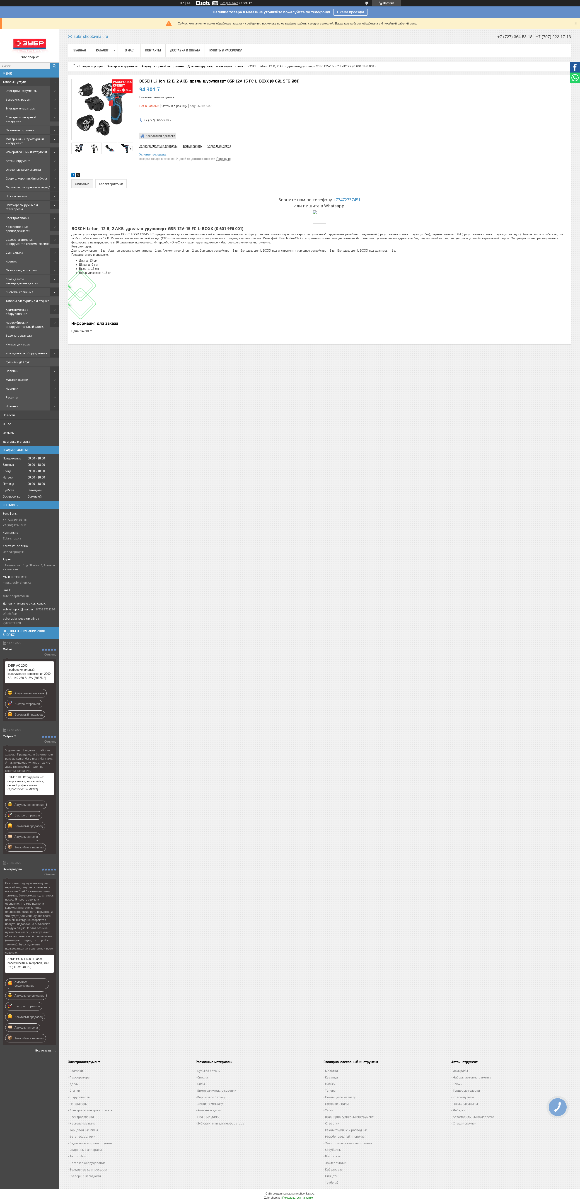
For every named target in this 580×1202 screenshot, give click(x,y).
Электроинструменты (21, 91)
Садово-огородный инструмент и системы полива (28, 242)
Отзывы (8, 433)
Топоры (330, 1090)
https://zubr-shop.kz (17, 582)
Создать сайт (229, 3)
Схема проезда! (350, 12)
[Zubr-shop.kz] (29, 44)
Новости (9, 415)
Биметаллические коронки (216, 1090)
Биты (201, 1084)
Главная (79, 50)
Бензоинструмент (19, 99)
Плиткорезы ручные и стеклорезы (22, 207)
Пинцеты (331, 1176)
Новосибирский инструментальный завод (25, 325)
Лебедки (459, 1110)
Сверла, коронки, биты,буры (26, 178)
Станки (75, 1090)
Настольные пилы (83, 1123)
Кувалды (331, 1077)
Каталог (102, 50)
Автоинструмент (18, 161)
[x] (78, 176)
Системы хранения (19, 292)
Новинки (12, 371)
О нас (7, 424)
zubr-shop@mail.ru (16, 596)
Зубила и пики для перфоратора (220, 1123)
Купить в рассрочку (225, 50)
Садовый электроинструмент (91, 1143)
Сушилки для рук (18, 362)
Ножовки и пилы (337, 1104)
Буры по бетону (208, 1071)
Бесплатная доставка (160, 136)
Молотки (331, 1071)
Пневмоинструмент (20, 130)
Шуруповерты (80, 1097)
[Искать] (54, 66)
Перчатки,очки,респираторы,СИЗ (30, 187)
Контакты (153, 50)
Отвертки (332, 1123)
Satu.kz (309, 1193)
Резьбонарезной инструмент (346, 1136)
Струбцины (333, 1150)
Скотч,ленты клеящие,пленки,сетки (22, 281)
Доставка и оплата (16, 442)
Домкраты (460, 1071)
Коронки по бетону (211, 1097)
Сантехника (14, 252)
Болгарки (76, 1071)
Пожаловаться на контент (299, 1197)
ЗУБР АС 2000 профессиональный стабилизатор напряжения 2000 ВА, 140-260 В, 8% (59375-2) (29, 672)
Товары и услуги (14, 82)
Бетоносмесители (82, 1136)
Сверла (202, 1077)
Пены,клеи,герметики (21, 270)
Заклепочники (335, 1163)
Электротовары (17, 218)
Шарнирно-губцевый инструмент (349, 1117)
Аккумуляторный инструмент (162, 66)
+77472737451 (346, 199)
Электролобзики (82, 1117)
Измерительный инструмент (26, 152)
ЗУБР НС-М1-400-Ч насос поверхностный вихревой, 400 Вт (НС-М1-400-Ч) (27, 963)
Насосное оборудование (88, 1163)
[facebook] (73, 176)
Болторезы (333, 1156)
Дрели (74, 1084)
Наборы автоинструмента (472, 1077)
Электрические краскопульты (91, 1110)
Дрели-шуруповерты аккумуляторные (215, 66)
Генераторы (78, 1104)
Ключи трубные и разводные (346, 1130)
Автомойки (78, 1156)
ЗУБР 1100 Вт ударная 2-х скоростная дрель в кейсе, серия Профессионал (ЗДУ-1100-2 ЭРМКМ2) (25, 783)
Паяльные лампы (465, 1104)
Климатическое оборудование (17, 312)
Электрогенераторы (21, 108)
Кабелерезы (334, 1169)
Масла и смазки (17, 380)
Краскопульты (463, 1097)
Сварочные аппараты (86, 1150)
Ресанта (12, 397)
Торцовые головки (466, 1090)
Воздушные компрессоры (88, 1169)
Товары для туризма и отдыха (27, 301)
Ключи (457, 1084)
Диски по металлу (210, 1104)
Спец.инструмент (465, 1123)
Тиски (329, 1110)
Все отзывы (43, 1050)
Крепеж (11, 261)
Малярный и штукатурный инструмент (25, 141)
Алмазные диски (209, 1110)
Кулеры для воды (18, 344)
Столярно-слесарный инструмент (21, 119)
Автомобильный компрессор (474, 1117)
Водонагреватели (19, 335)
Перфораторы (80, 1077)
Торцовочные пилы (84, 1130)
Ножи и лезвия (16, 196)
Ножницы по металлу (340, 1097)
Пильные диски (208, 1117)
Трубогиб (331, 1182)
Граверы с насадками (85, 1176)
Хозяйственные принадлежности (18, 229)
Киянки (330, 1084)
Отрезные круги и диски (23, 170)
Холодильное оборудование (26, 353)
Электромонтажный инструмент (348, 1143)
